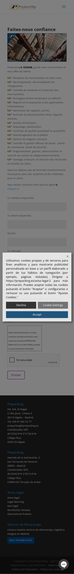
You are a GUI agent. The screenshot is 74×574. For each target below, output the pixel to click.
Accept (37, 314)
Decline (21, 305)
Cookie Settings (53, 305)
